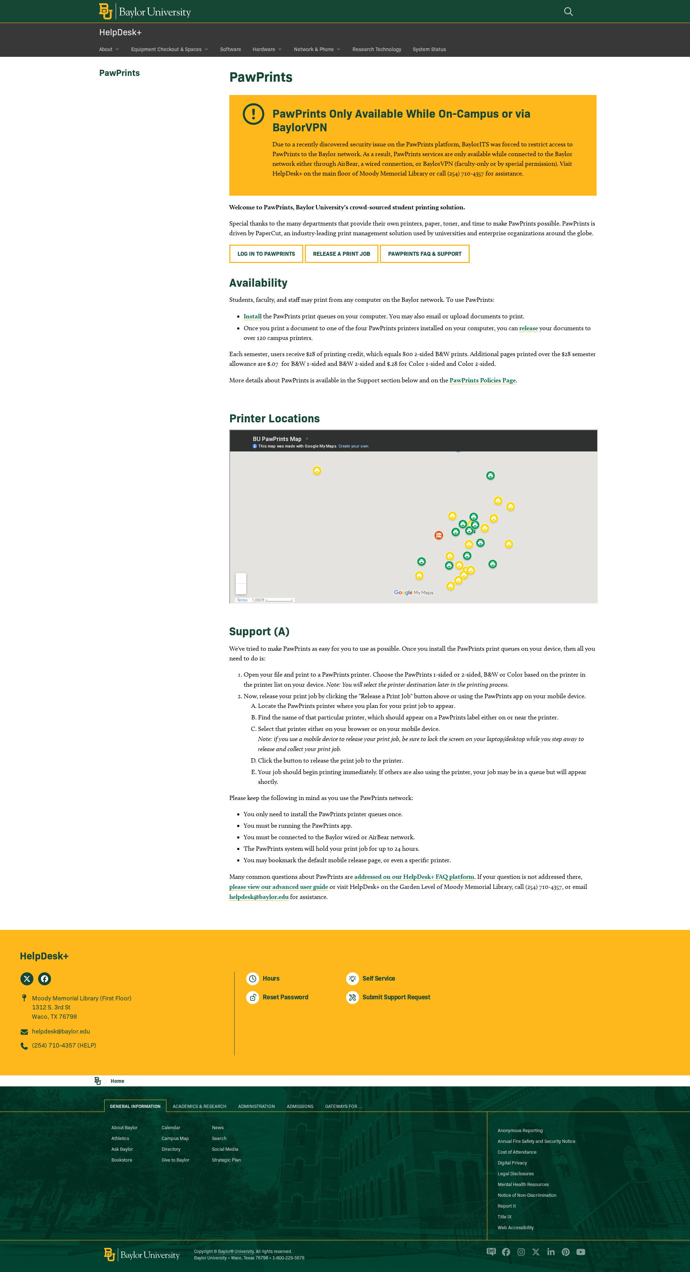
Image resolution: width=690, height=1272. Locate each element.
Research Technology (377, 49)
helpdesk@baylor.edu (259, 896)
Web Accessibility (516, 1227)
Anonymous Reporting (520, 1130)
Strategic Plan (226, 1159)
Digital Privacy (512, 1162)
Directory (171, 1148)
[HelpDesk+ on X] (27, 979)
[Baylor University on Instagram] (519, 1254)
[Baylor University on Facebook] (504, 1254)
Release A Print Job (341, 253)
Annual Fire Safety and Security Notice (536, 1140)
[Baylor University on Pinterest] (564, 1254)
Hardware (264, 49)
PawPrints (119, 72)
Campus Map (175, 1138)
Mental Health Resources (523, 1184)
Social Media (225, 1148)
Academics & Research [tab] (199, 1106)
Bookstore (121, 1159)
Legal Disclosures (516, 1173)
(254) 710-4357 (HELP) (64, 1045)
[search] (570, 11)
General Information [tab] (135, 1106)
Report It (507, 1205)
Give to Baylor (175, 1159)
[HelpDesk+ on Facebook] (44, 979)
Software (230, 49)
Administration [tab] (256, 1106)
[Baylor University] (143, 11)
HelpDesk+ (120, 31)
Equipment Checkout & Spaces (166, 49)
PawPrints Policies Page (483, 380)
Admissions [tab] (300, 1106)
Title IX (504, 1216)
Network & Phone (314, 49)
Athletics (120, 1138)
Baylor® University (236, 1251)
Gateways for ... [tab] (344, 1106)
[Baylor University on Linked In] (549, 1254)
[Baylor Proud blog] (490, 1254)
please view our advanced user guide (278, 886)
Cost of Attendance (517, 1151)
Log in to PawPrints (266, 253)
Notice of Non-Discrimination (527, 1194)
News (218, 1127)
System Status (429, 49)
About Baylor (124, 1127)
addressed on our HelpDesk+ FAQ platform (414, 876)
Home (117, 1080)
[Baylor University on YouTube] (579, 1254)
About (105, 49)
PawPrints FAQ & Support (424, 253)
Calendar (171, 1127)
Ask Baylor (122, 1148)
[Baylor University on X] (534, 1254)
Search (219, 1138)
